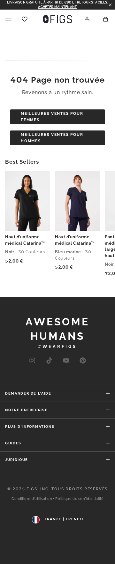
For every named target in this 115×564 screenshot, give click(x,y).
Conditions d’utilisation (32, 499)
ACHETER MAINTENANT (57, 7)
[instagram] (32, 361)
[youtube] (49, 361)
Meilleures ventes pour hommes (52, 137)
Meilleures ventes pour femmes (52, 116)
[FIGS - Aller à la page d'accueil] (57, 19)
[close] (110, 5)
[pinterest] (83, 361)
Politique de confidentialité (79, 499)
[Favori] (25, 19)
